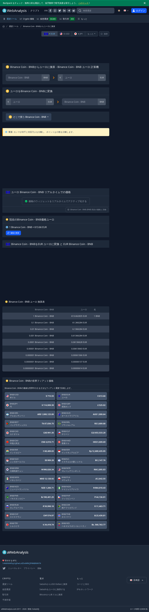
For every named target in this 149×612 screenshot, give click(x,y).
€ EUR (52, 33)
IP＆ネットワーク (85, 589)
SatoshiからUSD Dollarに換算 (53, 584)
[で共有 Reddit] (74, 11)
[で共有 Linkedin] (64, 11)
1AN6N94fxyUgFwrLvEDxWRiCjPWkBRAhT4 (21, 563)
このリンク (83, 3)
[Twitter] (4, 568)
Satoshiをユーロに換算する (52, 589)
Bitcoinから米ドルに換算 (51, 594)
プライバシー (29, 568)
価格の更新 (14, 233)
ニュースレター (14, 568)
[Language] (126, 10)
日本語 (136, 580)
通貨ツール (13, 26)
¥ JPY (80, 33)
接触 (39, 568)
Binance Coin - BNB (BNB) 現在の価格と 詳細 (88, 209)
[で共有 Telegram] (69, 11)
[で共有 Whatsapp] (55, 11)
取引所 (68, 18)
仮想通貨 (48, 18)
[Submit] (79, 11)
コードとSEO (83, 584)
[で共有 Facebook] (50, 11)
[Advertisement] (55, 49)
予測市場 (6, 599)
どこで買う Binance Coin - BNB (29, 117)
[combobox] (95, 10)
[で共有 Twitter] (60, 11)
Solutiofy (35, 609)
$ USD (66, 33)
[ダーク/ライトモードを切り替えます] (119, 10)
